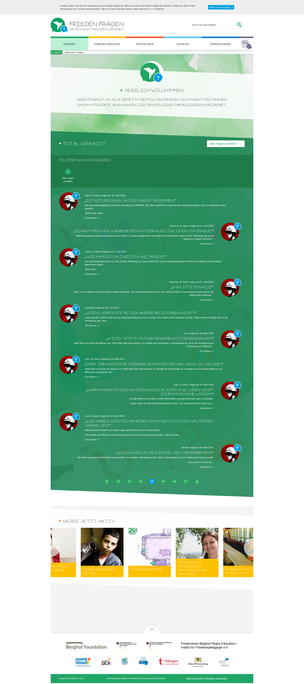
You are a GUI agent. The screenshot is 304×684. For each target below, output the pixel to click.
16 (174, 481)
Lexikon (183, 44)
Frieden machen (107, 44)
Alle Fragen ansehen (223, 143)
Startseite (69, 52)
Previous (50, 547)
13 (140, 481)
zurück (57, 52)
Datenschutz (221, 678)
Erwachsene (220, 44)
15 (163, 481)
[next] (197, 482)
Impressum (210, 678)
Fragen (69, 44)
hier (151, 9)
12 (129, 481)
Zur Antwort (90, 218)
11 (118, 481)
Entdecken (145, 44)
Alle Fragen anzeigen (68, 179)
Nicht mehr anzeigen (219, 7)
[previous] (107, 481)
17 (185, 481)
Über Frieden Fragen (195, 678)
